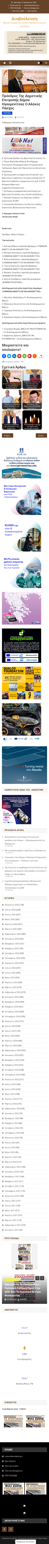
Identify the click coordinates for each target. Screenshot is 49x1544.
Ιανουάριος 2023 (12, 1113)
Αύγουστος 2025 (12, 963)
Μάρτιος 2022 (11, 1162)
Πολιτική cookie (18, 11)
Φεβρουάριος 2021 (13, 1225)
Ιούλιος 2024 (10, 1026)
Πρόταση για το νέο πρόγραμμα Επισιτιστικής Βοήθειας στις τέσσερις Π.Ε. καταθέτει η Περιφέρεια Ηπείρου (9, 436)
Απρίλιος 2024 (11, 1041)
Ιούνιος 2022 (10, 1147)
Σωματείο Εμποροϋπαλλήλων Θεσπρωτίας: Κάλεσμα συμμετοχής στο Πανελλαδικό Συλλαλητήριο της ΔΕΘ (23, 884)
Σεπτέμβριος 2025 (12, 958)
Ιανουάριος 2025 (12, 997)
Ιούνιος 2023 (10, 1089)
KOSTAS (20, 117)
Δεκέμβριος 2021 (12, 1177)
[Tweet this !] (9, 356)
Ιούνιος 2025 (10, 973)
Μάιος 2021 (10, 1210)
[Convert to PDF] (29, 356)
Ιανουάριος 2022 (12, 1172)
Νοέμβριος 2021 (11, 1181)
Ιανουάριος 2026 (12, 939)
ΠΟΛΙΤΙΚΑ (7, 113)
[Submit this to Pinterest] (19, 356)
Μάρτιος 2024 (11, 1046)
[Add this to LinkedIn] (14, 356)
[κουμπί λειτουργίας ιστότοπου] (40, 63)
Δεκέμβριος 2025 (12, 944)
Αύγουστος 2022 (12, 1138)
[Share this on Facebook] (4, 356)
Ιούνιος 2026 (10, 915)
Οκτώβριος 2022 (12, 1128)
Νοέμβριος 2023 (11, 1065)
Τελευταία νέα (15, 5)
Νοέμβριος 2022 (11, 1123)
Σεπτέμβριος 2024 (12, 1016)
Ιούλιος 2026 (10, 910)
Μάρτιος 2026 (11, 929)
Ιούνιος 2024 (10, 1031)
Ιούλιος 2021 (10, 1201)
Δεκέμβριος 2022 (12, 1118)
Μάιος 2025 (10, 978)
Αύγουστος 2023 (12, 1079)
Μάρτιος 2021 (11, 1220)
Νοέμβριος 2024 (11, 1007)
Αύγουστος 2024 (12, 1021)
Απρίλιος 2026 (11, 924)
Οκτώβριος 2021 (12, 1186)
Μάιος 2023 (10, 1094)
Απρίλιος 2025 (11, 982)
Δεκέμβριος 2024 (12, 1002)
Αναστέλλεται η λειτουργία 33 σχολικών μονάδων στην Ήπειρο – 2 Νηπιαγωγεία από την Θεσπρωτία (25, 840)
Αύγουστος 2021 (12, 1196)
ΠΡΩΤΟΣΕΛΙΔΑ (15, 8)
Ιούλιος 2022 (10, 1143)
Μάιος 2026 (10, 919)
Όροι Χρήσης (32, 11)
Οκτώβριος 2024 (12, 1012)
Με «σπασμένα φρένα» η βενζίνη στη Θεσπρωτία (25, 851)
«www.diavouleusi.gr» (31, 5)
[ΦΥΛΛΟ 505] (19, 1267)
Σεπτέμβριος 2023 (12, 1075)
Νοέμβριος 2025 (11, 948)
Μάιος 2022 (10, 1152)
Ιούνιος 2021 (10, 1206)
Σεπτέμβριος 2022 (12, 1133)
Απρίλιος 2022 (11, 1157)
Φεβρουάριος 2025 (13, 992)
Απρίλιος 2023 (11, 1099)
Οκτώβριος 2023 (12, 1070)
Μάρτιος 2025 (11, 987)
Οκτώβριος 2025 (12, 953)
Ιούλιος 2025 (10, 968)
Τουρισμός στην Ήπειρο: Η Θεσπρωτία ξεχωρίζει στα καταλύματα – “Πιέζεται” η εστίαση (25, 859)
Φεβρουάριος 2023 (13, 1109)
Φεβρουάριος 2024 (13, 1050)
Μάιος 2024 (10, 1036)
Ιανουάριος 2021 (12, 1230)
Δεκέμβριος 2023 (12, 1060)
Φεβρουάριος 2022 (13, 1167)
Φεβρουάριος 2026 (13, 934)
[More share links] (35, 356)
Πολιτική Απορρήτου (31, 8)
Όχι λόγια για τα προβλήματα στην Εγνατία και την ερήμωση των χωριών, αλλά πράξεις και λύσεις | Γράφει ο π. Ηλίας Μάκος (26, 870)
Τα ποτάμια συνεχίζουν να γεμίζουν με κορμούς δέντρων (42, 436)
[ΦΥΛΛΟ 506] (29, 1267)
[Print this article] (24, 356)
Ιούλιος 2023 (10, 1084)
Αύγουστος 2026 (12, 905)
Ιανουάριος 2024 (12, 1055)
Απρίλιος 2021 (11, 1215)
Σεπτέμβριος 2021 (12, 1191)
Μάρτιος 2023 (11, 1104)
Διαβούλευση (24, 18)
